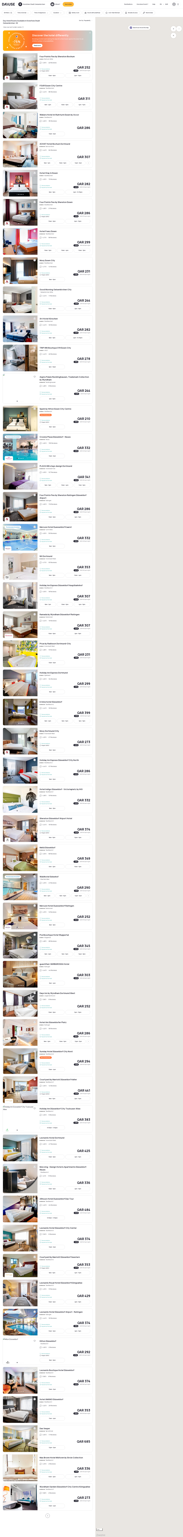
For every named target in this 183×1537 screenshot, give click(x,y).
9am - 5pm (52, 546)
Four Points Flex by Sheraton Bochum (47, 66)
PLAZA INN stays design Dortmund (47, 476)
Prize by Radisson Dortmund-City (47, 653)
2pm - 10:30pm (77, 192)
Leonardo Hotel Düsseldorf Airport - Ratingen (47, 1322)
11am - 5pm (82, 485)
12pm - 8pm (81, 954)
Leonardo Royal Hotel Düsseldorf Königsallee (47, 1293)
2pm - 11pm (77, 1098)
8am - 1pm (48, 604)
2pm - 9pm (78, 309)
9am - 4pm (52, 983)
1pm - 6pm (52, 399)
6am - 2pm (52, 866)
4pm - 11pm (82, 105)
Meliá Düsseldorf (47, 857)
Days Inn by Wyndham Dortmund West (47, 1003)
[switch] (74, 13)
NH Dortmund (47, 566)
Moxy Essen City (47, 270)
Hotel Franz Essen (47, 241)
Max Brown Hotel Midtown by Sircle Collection (47, 1467)
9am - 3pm (48, 485)
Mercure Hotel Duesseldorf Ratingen (47, 916)
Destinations (128, 4)
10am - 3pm (81, 250)
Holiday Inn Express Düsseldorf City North (47, 770)
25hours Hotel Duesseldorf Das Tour (47, 1209)
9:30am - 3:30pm (52, 1128)
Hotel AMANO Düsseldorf (47, 1409)
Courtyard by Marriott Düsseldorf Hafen (47, 1089)
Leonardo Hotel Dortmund (47, 1148)
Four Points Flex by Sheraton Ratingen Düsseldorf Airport (47, 506)
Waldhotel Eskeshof (47, 887)
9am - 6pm (52, 279)
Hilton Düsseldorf (47, 1351)
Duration (56, 13)
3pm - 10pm (52, 367)
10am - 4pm (64, 250)
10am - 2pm (52, 1477)
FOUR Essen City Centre (47, 96)
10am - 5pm (52, 134)
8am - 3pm (52, 192)
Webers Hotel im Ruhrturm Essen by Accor (47, 125)
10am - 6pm (52, 75)
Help (153, 4)
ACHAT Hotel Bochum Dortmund (47, 154)
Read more (37, 45)
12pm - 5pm (78, 163)
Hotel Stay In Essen (47, 183)
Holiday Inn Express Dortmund (47, 683)
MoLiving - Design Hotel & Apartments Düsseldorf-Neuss (47, 1178)
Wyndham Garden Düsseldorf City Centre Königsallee (47, 1497)
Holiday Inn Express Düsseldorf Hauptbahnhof (47, 595)
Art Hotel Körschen (47, 329)
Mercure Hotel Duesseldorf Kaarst (47, 537)
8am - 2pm (48, 105)
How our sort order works (12, 27)
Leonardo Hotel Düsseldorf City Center (47, 1238)
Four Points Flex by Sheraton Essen (47, 212)
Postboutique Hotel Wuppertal (47, 945)
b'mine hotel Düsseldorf (47, 712)
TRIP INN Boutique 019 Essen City (47, 358)
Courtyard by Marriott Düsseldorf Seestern (47, 1265)
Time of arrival (21, 13)
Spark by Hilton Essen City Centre (47, 418)
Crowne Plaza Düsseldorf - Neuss (47, 447)
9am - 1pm (47, 163)
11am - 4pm (52, 1418)
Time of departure (40, 13)
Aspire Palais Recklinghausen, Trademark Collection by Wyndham (47, 388)
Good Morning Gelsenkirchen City (47, 299)
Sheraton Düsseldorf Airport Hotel (47, 828)
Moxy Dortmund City (47, 741)
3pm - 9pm (82, 721)
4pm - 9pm (82, 604)
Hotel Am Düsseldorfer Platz (47, 1032)
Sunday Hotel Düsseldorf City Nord (47, 1061)
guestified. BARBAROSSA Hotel (47, 974)
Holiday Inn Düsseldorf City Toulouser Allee (47, 1119)
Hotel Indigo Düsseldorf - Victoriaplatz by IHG (47, 799)
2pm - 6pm (78, 1477)
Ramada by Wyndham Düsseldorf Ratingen (47, 624)
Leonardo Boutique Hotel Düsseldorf (47, 1380)
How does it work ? (142, 4)
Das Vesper (47, 1438)
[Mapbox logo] (100, 1535)
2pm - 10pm (77, 75)
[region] (139, 777)
